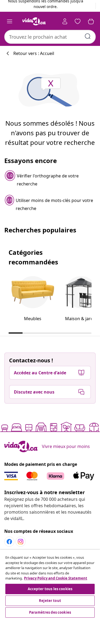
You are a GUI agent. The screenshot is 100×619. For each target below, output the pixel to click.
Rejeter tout (50, 600)
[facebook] (9, 541)
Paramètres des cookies (50, 612)
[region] (50, 584)
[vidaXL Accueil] (34, 21)
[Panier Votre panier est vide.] (91, 21)
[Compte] (65, 21)
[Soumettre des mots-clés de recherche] (87, 36)
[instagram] (20, 541)
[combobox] (50, 37)
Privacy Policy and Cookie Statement (55, 578)
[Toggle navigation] (9, 21)
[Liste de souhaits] (77, 21)
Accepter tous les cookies (50, 588)
